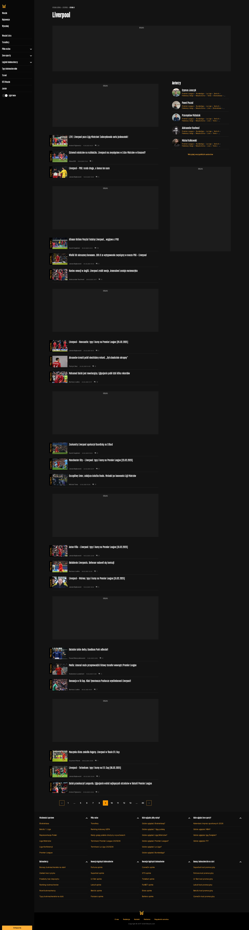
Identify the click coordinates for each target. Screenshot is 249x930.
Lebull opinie (96, 885)
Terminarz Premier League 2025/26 (106, 841)
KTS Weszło (6, 82)
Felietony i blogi (187, 96)
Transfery (5, 42)
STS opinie (146, 873)
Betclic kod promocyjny (203, 890)
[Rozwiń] (30, 48)
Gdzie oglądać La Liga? (152, 847)
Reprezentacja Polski (48, 835)
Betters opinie (147, 896)
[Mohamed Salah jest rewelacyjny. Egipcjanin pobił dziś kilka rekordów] (105, 377)
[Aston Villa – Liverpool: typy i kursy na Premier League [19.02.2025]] (105, 551)
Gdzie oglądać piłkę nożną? (151, 817)
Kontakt (137, 919)
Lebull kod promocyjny (202, 885)
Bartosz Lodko (74, 382)
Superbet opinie (97, 873)
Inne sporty (6, 55)
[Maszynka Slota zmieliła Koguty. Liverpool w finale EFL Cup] (105, 756)
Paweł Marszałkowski (77, 658)
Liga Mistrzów (51, 140)
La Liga (209, 93)
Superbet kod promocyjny (204, 867)
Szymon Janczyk (189, 90)
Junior (4, 88)
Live (208, 108)
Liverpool (65, 7)
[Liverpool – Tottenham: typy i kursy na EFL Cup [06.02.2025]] (105, 771)
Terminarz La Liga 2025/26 (102, 847)
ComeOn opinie (148, 867)
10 (112, 803)
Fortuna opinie (96, 867)
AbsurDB (72, 161)
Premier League (188, 93)
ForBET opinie (147, 885)
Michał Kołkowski (189, 140)
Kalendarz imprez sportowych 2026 (208, 823)
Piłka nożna (6, 49)
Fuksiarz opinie (97, 896)
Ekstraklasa (217, 96)
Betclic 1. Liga (45, 829)
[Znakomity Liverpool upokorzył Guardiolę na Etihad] (105, 448)
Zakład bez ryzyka (47, 873)
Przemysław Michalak (191, 115)
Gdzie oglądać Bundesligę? (153, 852)
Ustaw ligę (222, 146)
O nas (117, 919)
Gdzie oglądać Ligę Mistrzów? (154, 835)
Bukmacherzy (43, 861)
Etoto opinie (147, 890)
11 (118, 803)
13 (130, 803)
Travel (4, 75)
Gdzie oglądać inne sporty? (202, 817)
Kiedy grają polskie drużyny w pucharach (108, 835)
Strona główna (56, 7)
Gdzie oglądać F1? (201, 841)
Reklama (147, 919)
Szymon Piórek (74, 761)
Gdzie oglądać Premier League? (155, 841)
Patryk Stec (73, 366)
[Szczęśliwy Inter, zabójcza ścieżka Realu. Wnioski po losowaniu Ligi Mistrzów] (105, 479)
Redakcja (126, 919)
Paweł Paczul (187, 103)
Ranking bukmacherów (48, 885)
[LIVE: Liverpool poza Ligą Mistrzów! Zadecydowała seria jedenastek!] (105, 141)
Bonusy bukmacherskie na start (52, 867)
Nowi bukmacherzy (47, 890)
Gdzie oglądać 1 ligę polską (153, 829)
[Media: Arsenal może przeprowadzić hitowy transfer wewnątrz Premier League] (105, 669)
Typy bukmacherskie (9, 68)
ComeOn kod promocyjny (204, 896)
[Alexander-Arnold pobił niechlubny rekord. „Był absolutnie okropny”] (105, 361)
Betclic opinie (96, 890)
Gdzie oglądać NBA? (201, 829)
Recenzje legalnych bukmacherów (102, 861)
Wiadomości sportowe (46, 817)
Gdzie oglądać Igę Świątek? (205, 835)
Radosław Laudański (76, 674)
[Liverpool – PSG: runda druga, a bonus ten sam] (105, 172)
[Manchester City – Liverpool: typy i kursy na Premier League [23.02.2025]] (105, 464)
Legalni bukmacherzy (10, 62)
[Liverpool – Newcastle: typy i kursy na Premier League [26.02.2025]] (105, 346)
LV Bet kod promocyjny (203, 879)
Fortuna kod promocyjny (203, 873)
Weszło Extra (6, 35)
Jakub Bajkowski (75, 177)
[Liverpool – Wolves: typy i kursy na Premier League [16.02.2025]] (105, 582)
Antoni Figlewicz (75, 145)
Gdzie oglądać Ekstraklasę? (153, 823)
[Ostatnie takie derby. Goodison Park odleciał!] (105, 653)
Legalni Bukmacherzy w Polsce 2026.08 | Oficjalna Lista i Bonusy (51, 171)
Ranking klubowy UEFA (100, 829)
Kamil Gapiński (74, 248)
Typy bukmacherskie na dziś (51, 896)
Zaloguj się (17, 928)
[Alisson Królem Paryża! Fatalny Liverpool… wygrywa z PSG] (105, 243)
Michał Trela (73, 484)
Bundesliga (200, 93)
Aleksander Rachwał (76, 279)
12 (124, 803)
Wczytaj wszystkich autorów (200, 154)
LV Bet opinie (96, 879)
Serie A (216, 93)
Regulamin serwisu (161, 919)
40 (143, 803)
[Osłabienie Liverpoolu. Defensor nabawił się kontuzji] (105, 566)
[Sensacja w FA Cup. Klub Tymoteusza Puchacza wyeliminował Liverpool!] (105, 685)
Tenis (209, 96)
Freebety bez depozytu (49, 879)
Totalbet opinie (148, 879)
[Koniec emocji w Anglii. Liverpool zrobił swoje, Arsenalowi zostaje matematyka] (105, 274)
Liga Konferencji (46, 847)
